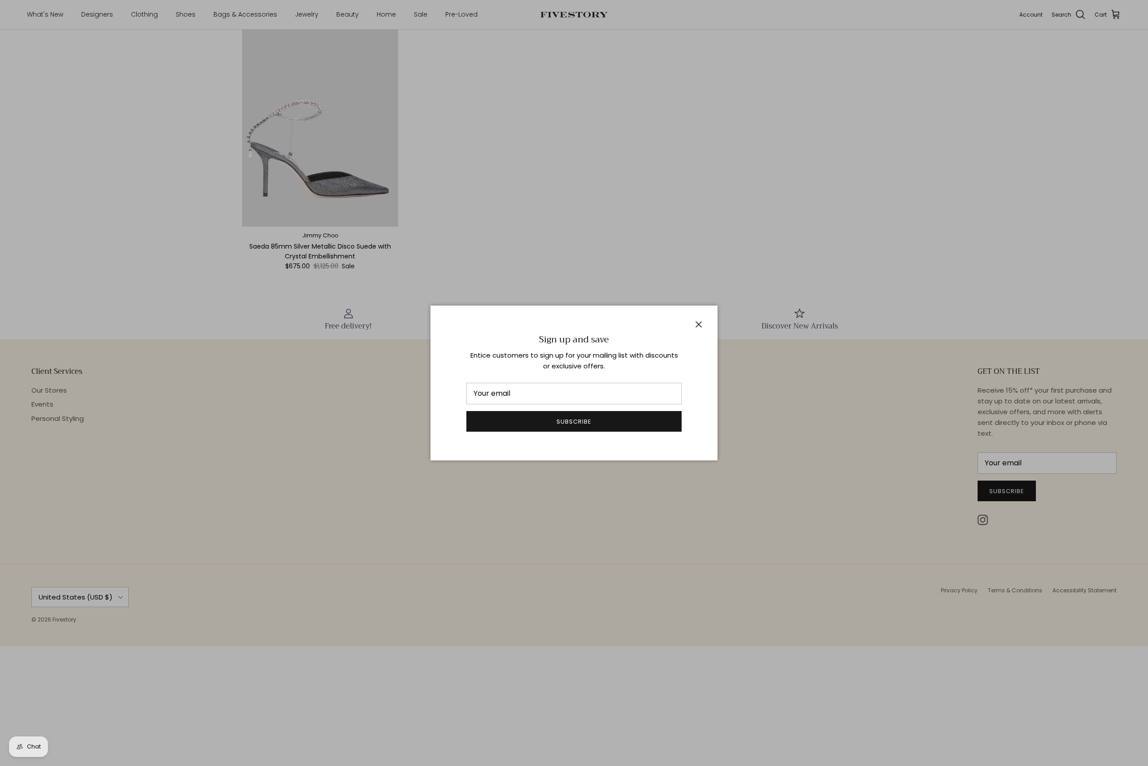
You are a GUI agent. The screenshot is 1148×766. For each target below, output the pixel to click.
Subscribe (574, 421)
